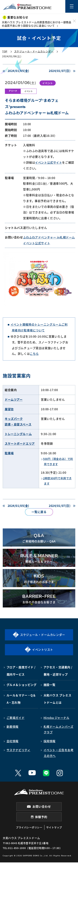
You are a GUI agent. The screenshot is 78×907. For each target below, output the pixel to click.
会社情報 (13, 741)
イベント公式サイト (48, 162)
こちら (34, 354)
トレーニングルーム (18, 434)
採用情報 (50, 741)
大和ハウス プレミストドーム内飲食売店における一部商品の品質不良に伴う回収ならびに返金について (36, 23)
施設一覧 (50, 685)
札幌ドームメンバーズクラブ (58, 729)
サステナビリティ (18, 750)
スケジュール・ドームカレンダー (34, 51)
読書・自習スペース (18, 424)
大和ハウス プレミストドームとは (57, 699)
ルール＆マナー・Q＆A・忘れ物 (21, 699)
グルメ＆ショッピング (22, 685)
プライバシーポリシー (29, 827)
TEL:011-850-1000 (14, 848)
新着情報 (13, 727)
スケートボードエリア (20, 443)
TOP (4, 51)
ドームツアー (13, 399)
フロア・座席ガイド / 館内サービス (21, 670)
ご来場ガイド (15, 718)
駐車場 (9, 453)
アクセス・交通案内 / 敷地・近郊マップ (58, 670)
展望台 (9, 409)
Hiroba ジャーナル (56, 718)
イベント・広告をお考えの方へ (59, 753)
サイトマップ (54, 827)
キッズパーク (14, 419)
